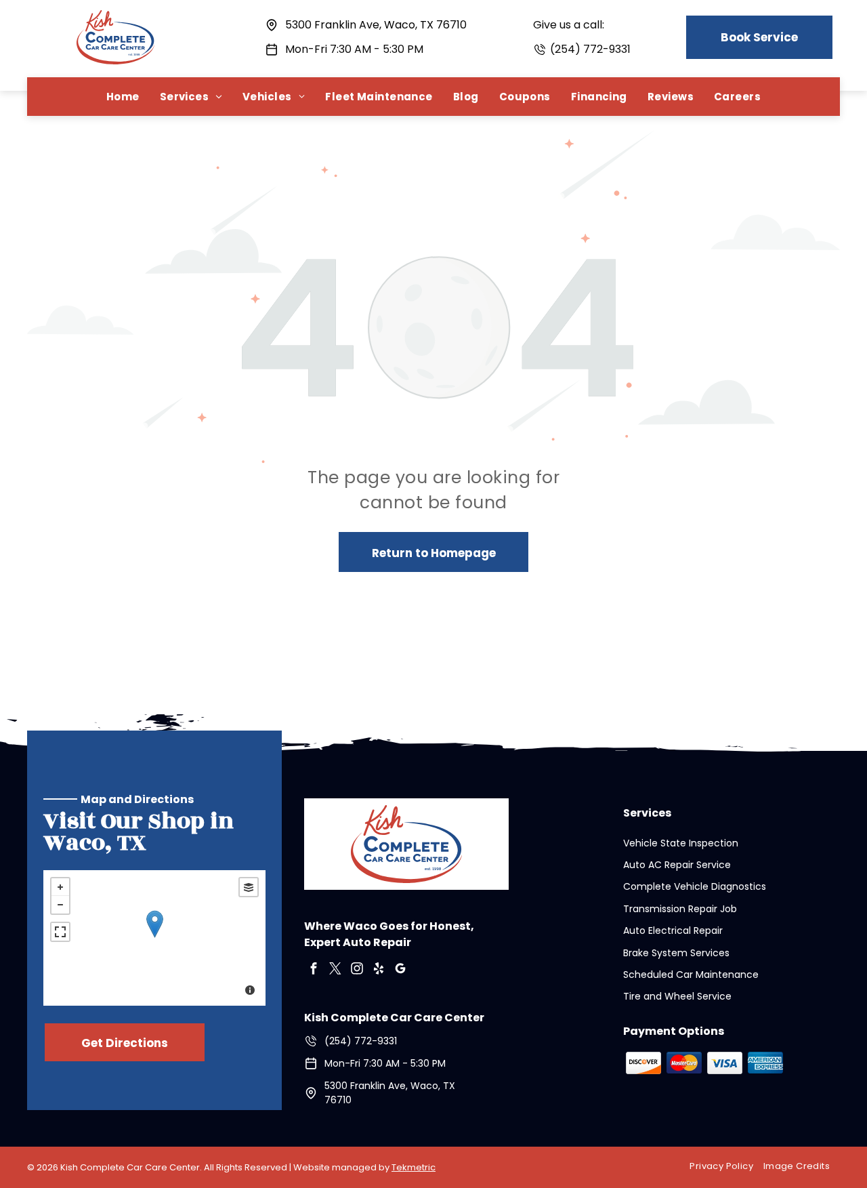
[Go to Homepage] (115, 18)
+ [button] (60, 887)
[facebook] (313, 970)
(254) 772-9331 (590, 49)
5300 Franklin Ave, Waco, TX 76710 (376, 25)
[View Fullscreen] (60, 932)
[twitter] (335, 970)
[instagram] (356, 970)
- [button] (60, 905)
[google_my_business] (400, 970)
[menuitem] (123, 96)
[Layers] (248, 887)
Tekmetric (414, 1167)
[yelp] (378, 970)
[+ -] (154, 938)
